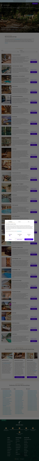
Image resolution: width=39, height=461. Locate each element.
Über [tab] (28, 221)
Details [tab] (19, 221)
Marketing (28, 234)
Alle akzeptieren (28, 239)
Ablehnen (10, 239)
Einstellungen (20, 234)
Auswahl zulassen (19, 239)
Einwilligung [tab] (10, 221)
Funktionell (10, 234)
